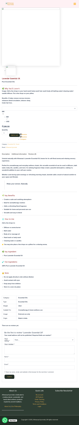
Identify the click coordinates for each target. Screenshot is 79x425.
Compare (23, 139)
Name (6, 356)
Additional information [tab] (19, 154)
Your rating (7, 340)
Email (6, 364)
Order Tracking (39, 399)
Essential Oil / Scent (13, 144)
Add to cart (14, 135)
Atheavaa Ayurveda (11, 147)
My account (39, 395)
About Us (7, 406)
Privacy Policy (39, 402)
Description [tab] (6, 154)
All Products (39, 397)
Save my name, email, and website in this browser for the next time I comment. (30, 372)
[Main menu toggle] (74, 3)
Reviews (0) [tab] (32, 154)
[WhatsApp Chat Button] (5, 420)
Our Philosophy (16, 406)
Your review (9, 344)
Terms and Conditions (39, 404)
